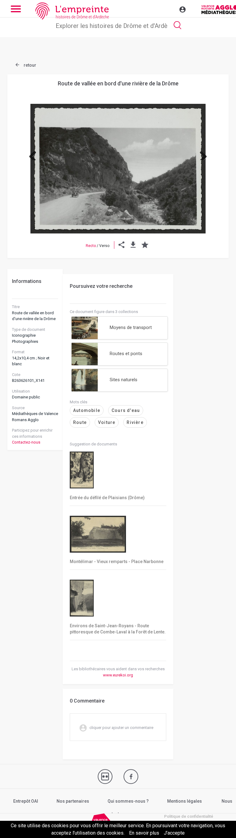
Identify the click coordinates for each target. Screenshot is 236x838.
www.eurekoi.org (118, 675)
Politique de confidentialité (188, 816)
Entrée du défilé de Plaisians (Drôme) (107, 497)
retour (29, 65)
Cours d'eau (126, 410)
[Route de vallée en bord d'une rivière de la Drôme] (118, 168)
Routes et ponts (126, 353)
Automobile (86, 410)
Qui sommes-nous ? (128, 801)
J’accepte (174, 833)
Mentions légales (184, 801)
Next (201, 154)
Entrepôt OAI (25, 801)
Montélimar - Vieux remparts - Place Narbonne (116, 561)
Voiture (106, 422)
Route (80, 422)
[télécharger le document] (133, 246)
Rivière (135, 422)
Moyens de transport (131, 327)
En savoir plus (144, 833)
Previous (35, 154)
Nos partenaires (73, 801)
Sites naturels (123, 379)
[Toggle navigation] (169, 8)
